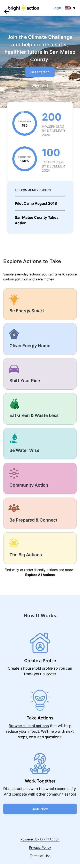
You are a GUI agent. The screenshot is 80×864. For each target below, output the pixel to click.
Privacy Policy (40, 847)
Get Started (40, 72)
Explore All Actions (40, 575)
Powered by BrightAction (40, 839)
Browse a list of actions (29, 726)
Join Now (40, 809)
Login (57, 8)
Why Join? (40, 86)
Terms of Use (40, 856)
